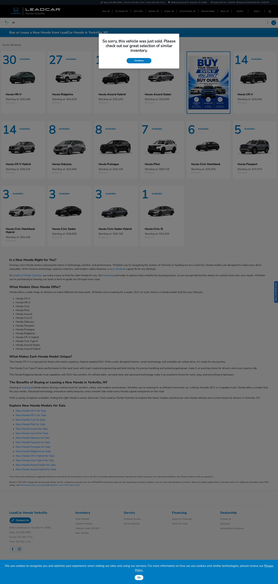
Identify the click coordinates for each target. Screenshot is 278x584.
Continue (139, 60)
